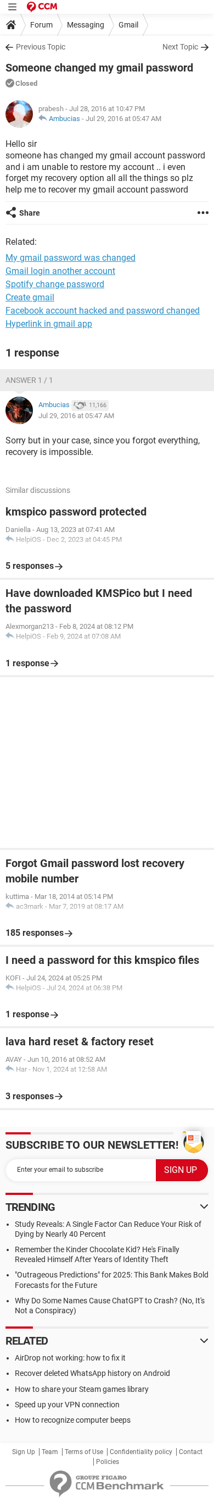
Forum (41, 24)
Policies (107, 1462)
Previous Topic (40, 46)
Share (29, 213)
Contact (190, 1452)
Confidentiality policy (141, 1452)
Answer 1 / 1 (29, 380)
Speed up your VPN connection (67, 1404)
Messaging (85, 24)
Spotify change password (54, 284)
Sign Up (23, 1452)
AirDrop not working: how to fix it (70, 1357)
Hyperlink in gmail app (48, 324)
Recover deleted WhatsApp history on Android (92, 1373)
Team (50, 1452)
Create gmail (29, 297)
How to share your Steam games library (82, 1389)
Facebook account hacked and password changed (102, 310)
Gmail (128, 24)
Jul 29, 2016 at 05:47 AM (123, 118)
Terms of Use (84, 1452)
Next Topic (180, 46)
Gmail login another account (60, 271)
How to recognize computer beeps (73, 1420)
